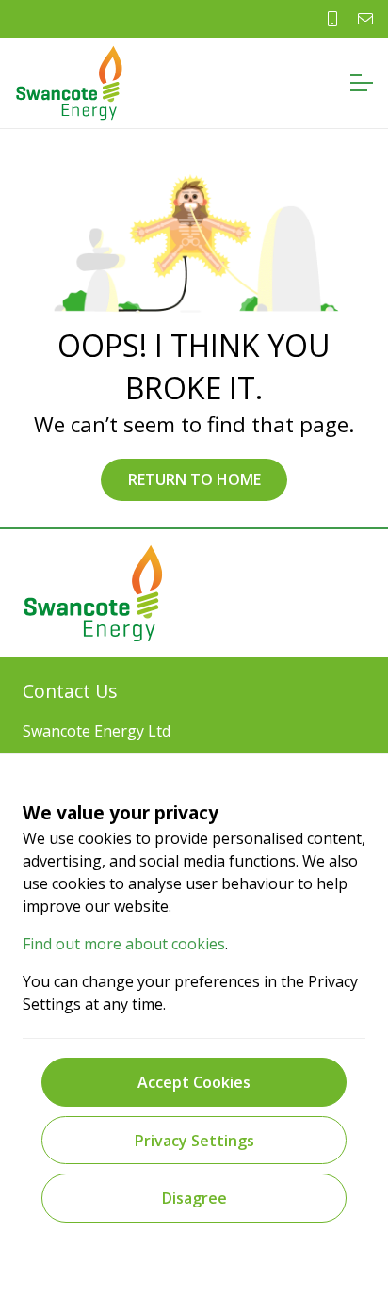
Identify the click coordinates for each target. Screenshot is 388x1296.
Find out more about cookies (124, 943)
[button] (361, 83)
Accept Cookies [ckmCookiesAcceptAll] (194, 1082)
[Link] (332, 18)
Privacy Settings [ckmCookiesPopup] (194, 1140)
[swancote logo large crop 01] (69, 83)
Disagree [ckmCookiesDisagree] (194, 1198)
